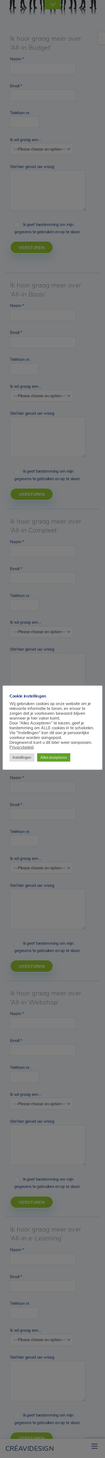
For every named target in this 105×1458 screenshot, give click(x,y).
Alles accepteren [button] (53, 757)
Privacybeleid (21, 747)
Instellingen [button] (22, 757)
